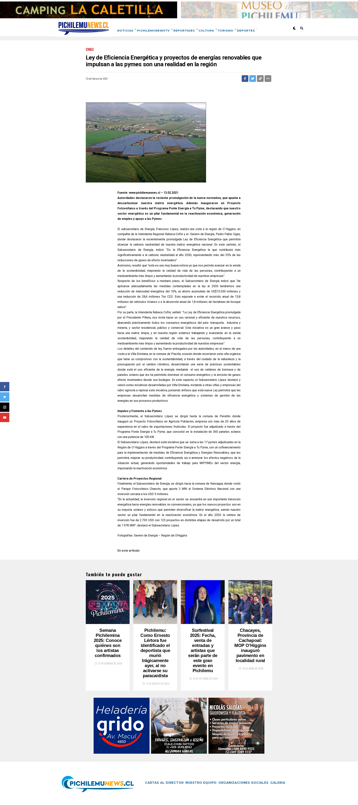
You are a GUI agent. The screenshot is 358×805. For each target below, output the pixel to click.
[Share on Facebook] (245, 78)
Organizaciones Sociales (243, 782)
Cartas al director (164, 782)
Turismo (225, 30)
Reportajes (184, 30)
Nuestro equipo (201, 782)
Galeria (277, 782)
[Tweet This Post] (252, 78)
